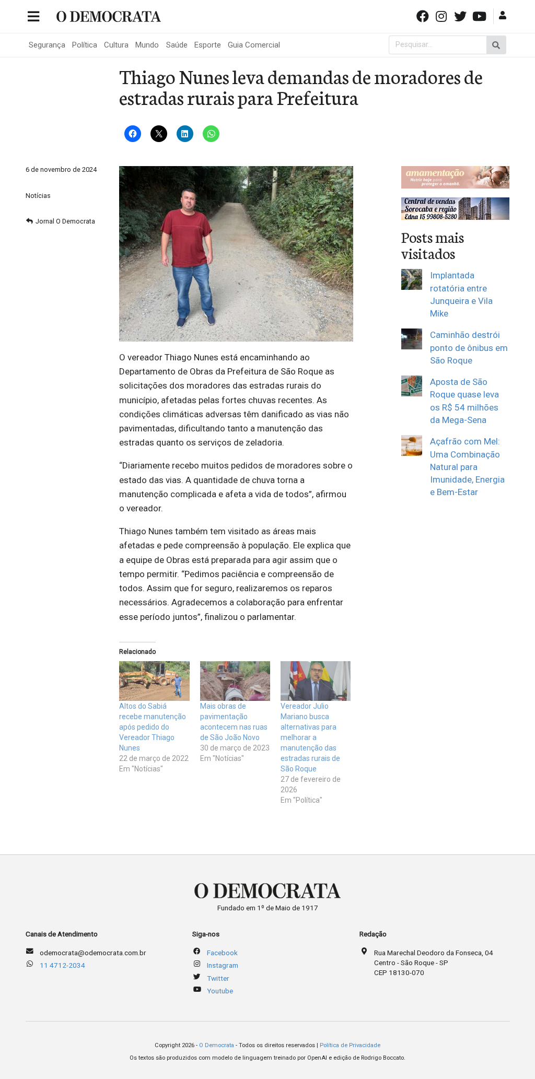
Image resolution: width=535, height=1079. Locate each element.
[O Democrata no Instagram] (442, 15)
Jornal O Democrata (65, 221)
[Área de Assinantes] (504, 15)
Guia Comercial (254, 45)
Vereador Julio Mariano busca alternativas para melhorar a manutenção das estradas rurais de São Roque (310, 737)
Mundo (147, 45)
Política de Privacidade (350, 1045)
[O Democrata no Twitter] (461, 15)
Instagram (222, 965)
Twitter (218, 978)
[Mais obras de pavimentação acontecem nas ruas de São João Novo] (235, 681)
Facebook (222, 952)
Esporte (207, 45)
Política (84, 45)
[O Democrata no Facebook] (423, 15)
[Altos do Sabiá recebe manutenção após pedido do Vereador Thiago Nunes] (154, 681)
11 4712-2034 (62, 965)
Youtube (220, 991)
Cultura (116, 45)
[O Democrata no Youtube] (480, 15)
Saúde (177, 45)
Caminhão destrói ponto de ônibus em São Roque (469, 348)
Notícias (38, 196)
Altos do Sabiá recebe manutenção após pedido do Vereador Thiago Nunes (152, 727)
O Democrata (216, 1045)
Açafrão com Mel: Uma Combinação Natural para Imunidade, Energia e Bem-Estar (467, 466)
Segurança (47, 45)
